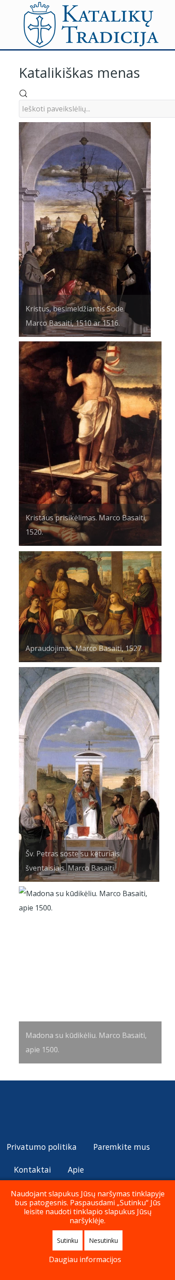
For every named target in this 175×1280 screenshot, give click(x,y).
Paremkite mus (121, 1146)
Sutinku (67, 1240)
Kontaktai (32, 1169)
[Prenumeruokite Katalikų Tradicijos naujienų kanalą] (14, 1109)
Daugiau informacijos (85, 1259)
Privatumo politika (42, 1146)
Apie (76, 1169)
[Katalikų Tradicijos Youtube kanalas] (46, 1109)
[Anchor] (146, 72)
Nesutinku (103, 1240)
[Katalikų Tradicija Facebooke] (31, 1109)
